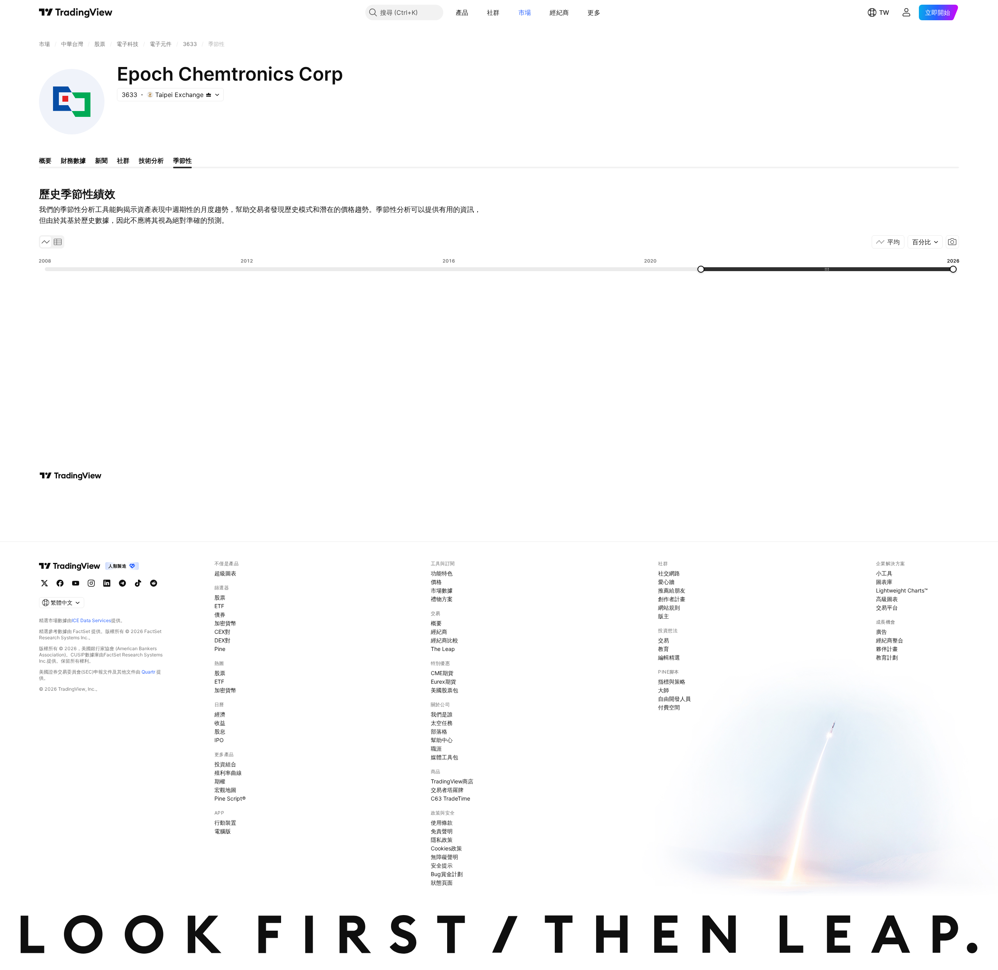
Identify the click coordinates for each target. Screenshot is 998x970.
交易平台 (887, 607)
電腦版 (222, 831)
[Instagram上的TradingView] (91, 583)
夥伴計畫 (887, 648)
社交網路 (669, 573)
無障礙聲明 (444, 857)
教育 (663, 648)
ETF (219, 606)
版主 (663, 616)
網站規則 (669, 607)
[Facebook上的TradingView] (60, 583)
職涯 (436, 748)
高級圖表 (887, 599)
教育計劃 (887, 657)
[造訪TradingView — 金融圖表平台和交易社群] (70, 475)
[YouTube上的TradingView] (75, 583)
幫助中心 (442, 740)
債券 (219, 614)
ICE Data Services (91, 620)
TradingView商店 (452, 781)
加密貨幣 (225, 623)
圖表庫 (884, 581)
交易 (663, 640)
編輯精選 (669, 657)
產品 (462, 12)
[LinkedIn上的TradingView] (106, 583)
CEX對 (222, 631)
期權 (219, 781)
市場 (524, 12)
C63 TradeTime (450, 798)
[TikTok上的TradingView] (138, 583)
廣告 (881, 631)
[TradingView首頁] (76, 12)
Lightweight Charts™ (902, 590)
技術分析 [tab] (151, 160)
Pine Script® (230, 798)
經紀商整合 (889, 640)
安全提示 (442, 865)
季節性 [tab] (182, 160)
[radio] (45, 241)
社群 (493, 12)
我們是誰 (442, 714)
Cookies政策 (446, 848)
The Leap (443, 648)
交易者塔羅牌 (447, 790)
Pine (219, 648)
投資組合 (225, 764)
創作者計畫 (671, 599)
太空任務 (442, 723)
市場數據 (442, 590)
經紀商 (559, 12)
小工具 (884, 573)
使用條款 (442, 822)
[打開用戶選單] (906, 12)
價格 (436, 581)
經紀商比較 (444, 640)
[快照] (952, 242)
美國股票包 (444, 690)
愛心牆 (666, 581)
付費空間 (669, 707)
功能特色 (442, 573)
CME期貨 (442, 673)
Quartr (148, 672)
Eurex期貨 (443, 681)
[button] (474, 12)
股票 (219, 597)
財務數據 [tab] (73, 160)
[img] (208, 94)
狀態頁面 (442, 882)
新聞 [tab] (101, 160)
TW (884, 12)
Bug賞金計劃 (447, 874)
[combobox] (925, 242)
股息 (219, 731)
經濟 (219, 714)
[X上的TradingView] (44, 583)
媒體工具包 (444, 757)
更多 (593, 12)
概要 (436, 623)
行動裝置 (225, 822)
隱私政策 (442, 839)
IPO (219, 740)
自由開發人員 (674, 698)
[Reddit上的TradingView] (153, 583)
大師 (663, 690)
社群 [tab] (123, 160)
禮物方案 (442, 599)
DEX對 (222, 640)
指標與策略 (671, 681)
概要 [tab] (45, 160)
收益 (219, 723)
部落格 (439, 731)
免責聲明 (442, 831)
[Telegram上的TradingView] (122, 583)
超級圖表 (225, 573)
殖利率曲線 (228, 772)
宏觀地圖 (225, 790)
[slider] (700, 269)
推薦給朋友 (671, 590)
